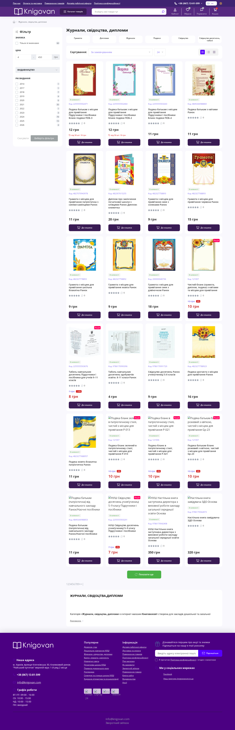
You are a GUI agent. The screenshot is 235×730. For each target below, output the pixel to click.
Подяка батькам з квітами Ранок (203, 111)
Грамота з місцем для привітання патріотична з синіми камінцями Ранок (83, 202)
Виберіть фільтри (44, 138)
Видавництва (129, 679)
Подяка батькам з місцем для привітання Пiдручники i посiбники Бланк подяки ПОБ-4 (162, 113)
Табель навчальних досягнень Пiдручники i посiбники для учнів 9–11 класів (83, 376)
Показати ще (146, 574)
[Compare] (103, 85)
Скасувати (23, 138)
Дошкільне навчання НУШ (96, 650)
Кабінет (175, 13)
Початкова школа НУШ (95, 664)
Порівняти (202, 11)
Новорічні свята (91, 661)
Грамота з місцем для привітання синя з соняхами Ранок (160, 202)
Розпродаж (89, 672)
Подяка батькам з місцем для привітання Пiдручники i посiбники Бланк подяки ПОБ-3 (83, 113)
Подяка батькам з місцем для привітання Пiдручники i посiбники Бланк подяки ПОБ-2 (122, 113)
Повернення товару (131, 672)
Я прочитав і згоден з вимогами (187, 659)
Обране (187, 11)
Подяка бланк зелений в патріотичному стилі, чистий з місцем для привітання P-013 (122, 449)
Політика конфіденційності (107, 3)
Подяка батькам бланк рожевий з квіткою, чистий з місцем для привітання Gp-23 (203, 449)
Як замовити (128, 664)
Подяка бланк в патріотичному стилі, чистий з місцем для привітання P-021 (160, 449)
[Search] (163, 11)
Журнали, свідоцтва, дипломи (98, 654)
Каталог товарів (75, 11)
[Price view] (214, 52)
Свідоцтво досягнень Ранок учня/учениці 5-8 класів (164, 373)
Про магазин (128, 661)
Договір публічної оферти (79, 3)
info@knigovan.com (29, 682)
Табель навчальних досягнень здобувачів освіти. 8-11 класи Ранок (122, 374)
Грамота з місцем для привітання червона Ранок (203, 200)
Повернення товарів (54, 3)
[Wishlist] (103, 79)
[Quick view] (103, 74)
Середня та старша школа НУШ (99, 675)
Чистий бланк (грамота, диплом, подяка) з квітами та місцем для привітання (203, 287)
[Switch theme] (220, 3)
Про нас (17, 3)
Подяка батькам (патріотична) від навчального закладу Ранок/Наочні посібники (83, 529)
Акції (124, 682)
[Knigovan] (34, 11)
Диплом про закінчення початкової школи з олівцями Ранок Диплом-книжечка (122, 203)
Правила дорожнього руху (96, 668)
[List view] (208, 52)
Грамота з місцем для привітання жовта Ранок (122, 286)
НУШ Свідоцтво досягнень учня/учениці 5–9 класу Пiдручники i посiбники (123, 528)
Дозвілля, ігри (90, 647)
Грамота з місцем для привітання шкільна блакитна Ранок (81, 287)
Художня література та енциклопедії (101, 679)
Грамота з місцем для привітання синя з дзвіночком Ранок (160, 287)
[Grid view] (202, 52)
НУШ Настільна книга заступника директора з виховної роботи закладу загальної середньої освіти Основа (163, 535)
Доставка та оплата (131, 650)
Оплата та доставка (32, 3)
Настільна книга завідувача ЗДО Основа (203, 519)
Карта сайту (128, 675)
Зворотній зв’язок (130, 668)
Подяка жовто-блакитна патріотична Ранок (83, 463)
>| (82, 584)
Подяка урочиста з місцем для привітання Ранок (203, 373)
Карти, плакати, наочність (96, 657)
